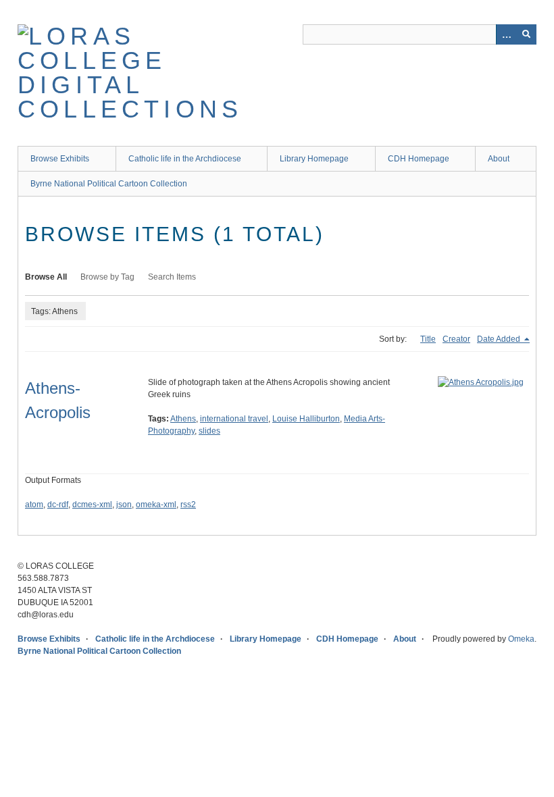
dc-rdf (57, 504)
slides (209, 431)
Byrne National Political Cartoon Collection (108, 183)
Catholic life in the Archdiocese (184, 158)
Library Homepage (314, 158)
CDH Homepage (418, 158)
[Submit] (526, 34)
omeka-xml (156, 504)
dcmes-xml (92, 504)
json (124, 504)
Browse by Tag (107, 277)
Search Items (172, 277)
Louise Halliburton (306, 418)
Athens (183, 418)
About (498, 158)
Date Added (499, 339)
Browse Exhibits (59, 158)
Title (428, 339)
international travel (234, 418)
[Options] (506, 34)
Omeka (521, 639)
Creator (456, 339)
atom (34, 504)
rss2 (188, 504)
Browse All (46, 277)
